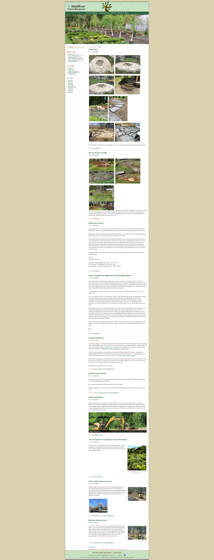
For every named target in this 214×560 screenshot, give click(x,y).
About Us (113, 13)
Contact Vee (136, 354)
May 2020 (70, 81)
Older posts (92, 547)
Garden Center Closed (97, 373)
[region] (118, 422)
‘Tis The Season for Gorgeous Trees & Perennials (108, 439)
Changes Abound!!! (96, 338)
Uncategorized (96, 148)
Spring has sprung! (96, 223)
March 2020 (71, 84)
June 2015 (70, 89)
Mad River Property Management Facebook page (116, 348)
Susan (100, 47)
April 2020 (70, 83)
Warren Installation (96, 397)
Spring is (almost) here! (98, 520)
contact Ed (102, 362)
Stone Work (93, 49)
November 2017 (72, 86)
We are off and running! (98, 153)
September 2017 (72, 88)
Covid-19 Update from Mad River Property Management (110, 275)
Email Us (119, 555)
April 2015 (70, 91)
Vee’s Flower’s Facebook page (127, 355)
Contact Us (121, 13)
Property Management (92, 13)
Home (126, 13)
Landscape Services (104, 13)
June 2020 (70, 80)
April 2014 (70, 92)
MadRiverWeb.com (130, 557)
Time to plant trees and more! (100, 481)
